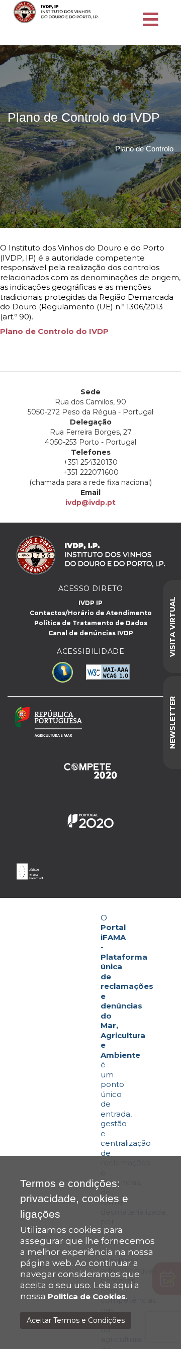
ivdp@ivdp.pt (90, 502)
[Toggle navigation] (150, 20)
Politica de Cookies (87, 1296)
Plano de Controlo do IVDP (54, 331)
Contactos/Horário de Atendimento (91, 613)
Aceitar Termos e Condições (76, 1320)
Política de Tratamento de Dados (90, 623)
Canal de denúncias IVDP (90, 633)
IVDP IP (90, 603)
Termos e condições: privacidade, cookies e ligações (74, 1198)
